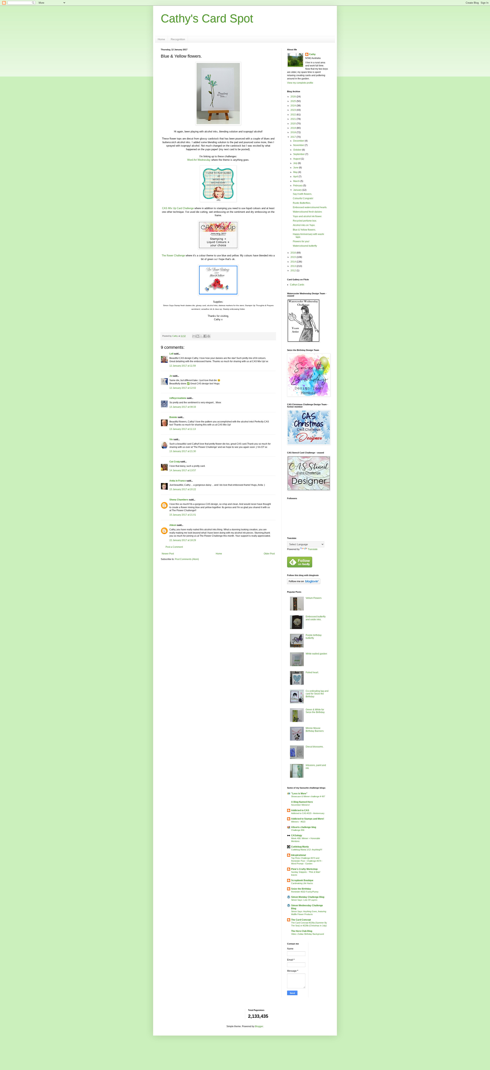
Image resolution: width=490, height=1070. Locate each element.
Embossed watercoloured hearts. (310, 207)
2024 (293, 105)
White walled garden (316, 653)
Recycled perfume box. (305, 220)
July (295, 163)
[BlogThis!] (198, 336)
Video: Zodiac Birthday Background (307, 934)
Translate (313, 549)
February (298, 185)
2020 (293, 123)
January (297, 190)
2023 (293, 110)
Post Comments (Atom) (187, 559)
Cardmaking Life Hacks (302, 883)
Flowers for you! (301, 241)
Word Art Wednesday (199, 159)
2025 (293, 101)
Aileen (172, 525)
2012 (293, 270)
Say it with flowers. (302, 194)
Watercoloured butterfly (305, 245)
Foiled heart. (312, 672)
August (297, 158)
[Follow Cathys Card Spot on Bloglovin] (303, 583)
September (299, 154)
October (297, 149)
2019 (293, 128)
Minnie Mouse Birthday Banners (315, 729)
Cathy (312, 54)
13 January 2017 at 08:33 (182, 407)
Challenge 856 (297, 830)
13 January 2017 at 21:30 (182, 451)
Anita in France (177, 480)
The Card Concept (301, 919)
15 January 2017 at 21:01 (182, 514)
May (295, 172)
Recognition (178, 39)
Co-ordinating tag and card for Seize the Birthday (317, 694)
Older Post (269, 553)
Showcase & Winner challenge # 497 (308, 796)
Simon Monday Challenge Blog (307, 897)
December (299, 140)
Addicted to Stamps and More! (307, 818)
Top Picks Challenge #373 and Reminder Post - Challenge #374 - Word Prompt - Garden (307, 861)
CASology (296, 835)
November (299, 145)
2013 (293, 266)
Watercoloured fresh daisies (307, 211)
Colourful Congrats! (303, 198)
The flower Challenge (173, 255)
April (296, 176)
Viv (171, 439)
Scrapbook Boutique (302, 880)
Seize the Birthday (301, 888)
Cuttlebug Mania (300, 846)
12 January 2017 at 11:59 (182, 365)
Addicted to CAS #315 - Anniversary (307, 813)
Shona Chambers (178, 499)
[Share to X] (201, 336)
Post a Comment (174, 547)
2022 (293, 114)
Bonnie (173, 417)
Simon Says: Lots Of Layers (304, 900)
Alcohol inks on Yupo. (304, 225)
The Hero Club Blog (301, 931)
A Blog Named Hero (302, 802)
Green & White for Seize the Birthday (315, 711)
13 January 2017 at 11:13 (182, 429)
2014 (293, 261)
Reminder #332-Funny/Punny (304, 892)
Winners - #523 (298, 822)
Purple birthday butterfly (314, 636)
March (296, 181)
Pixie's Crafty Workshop (304, 869)
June (296, 167)
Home (161, 39)
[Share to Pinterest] (209, 336)
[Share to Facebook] (205, 336)
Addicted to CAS (300, 810)
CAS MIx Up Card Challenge (178, 208)
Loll (171, 353)
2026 (293, 96)
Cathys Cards (297, 284)
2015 (293, 257)
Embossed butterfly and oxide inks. (316, 618)
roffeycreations (177, 398)
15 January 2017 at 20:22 (182, 489)
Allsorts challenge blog (303, 827)
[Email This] (194, 336)
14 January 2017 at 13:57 (182, 470)
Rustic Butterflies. (302, 203)
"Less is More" (299, 793)
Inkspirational (298, 855)
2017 (293, 137)
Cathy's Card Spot (207, 18)
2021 (293, 119)
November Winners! (300, 805)
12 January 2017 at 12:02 (182, 388)
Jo (170, 376)
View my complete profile (300, 82)
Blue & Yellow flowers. (304, 229)
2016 (293, 252)
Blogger (259, 1026)
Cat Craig (174, 461)
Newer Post (168, 553)
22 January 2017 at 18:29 (182, 540)
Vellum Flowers (314, 598)
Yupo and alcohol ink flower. (307, 216)
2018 (293, 132)
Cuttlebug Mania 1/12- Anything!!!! (306, 849)
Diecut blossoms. (314, 746)
